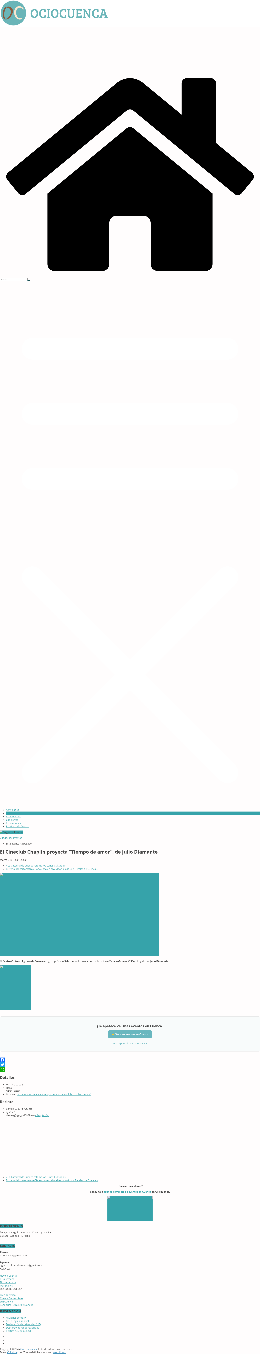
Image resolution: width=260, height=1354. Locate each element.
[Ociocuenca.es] (130, 276)
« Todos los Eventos (11, 838)
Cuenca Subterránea (11, 1298)
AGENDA (11, 813)
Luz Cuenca (6, 1301)
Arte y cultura (13, 816)
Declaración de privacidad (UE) (23, 1324)
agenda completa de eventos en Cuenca (127, 1191)
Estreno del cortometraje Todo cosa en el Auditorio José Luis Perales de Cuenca (52, 869)
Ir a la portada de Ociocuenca (130, 1043)
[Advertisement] (130, 50)
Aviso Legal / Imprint (17, 1321)
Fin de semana (8, 1282)
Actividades (12, 810)
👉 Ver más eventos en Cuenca (130, 1034)
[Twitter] (130, 1064)
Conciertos (12, 819)
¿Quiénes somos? (16, 1317)
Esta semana (7, 1279)
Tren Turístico (8, 1295)
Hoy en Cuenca (8, 1275)
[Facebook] (130, 1060)
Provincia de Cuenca (17, 826)
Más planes (6, 1285)
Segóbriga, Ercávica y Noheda (16, 1305)
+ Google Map (42, 1115)
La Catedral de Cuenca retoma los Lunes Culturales (36, 865)
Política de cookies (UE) (19, 1331)
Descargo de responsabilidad (22, 1327)
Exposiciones (13, 823)
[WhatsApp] (130, 1069)
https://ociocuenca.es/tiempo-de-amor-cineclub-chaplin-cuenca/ (54, 1094)
